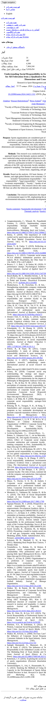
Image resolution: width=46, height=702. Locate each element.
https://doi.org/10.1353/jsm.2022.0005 (22, 631)
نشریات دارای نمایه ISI (15, 34)
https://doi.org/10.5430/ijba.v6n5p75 (27, 314)
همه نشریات (11, 22)
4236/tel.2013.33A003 (28, 283)
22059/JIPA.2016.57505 (24, 538)
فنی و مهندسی (12, 27)
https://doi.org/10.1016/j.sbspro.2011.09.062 (25, 358)
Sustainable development (31, 209)
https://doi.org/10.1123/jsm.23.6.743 (21, 643)
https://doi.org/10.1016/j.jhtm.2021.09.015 (24, 611)
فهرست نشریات (13, 7)
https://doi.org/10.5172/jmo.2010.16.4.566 (24, 586)
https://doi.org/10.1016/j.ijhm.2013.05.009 (24, 479)
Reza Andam (35, 101)
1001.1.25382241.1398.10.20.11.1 (21, 346)
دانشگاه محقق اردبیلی (15, 47)
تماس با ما (10, 9)
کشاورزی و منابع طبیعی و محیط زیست (22, 30)
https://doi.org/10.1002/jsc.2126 (33, 456)
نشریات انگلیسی (13, 32)
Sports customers (13, 209)
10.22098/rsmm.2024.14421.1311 (21, 94)
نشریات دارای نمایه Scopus (17, 37)
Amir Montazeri (38, 104)
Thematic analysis (31, 211)
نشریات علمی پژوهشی (16, 25)
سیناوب (23, 700)
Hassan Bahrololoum (19, 101)
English (9, 14)
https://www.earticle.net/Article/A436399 (23, 622)
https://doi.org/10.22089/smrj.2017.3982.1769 (25, 501)
